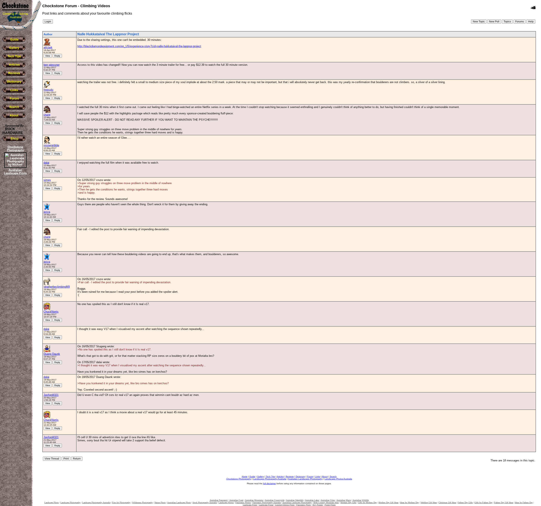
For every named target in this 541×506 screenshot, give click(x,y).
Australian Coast (236, 500)
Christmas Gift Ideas (447, 502)
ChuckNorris (51, 311)
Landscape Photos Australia (338, 479)
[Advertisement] (14, 248)
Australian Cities (328, 500)
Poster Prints (330, 505)
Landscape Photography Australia (269, 479)
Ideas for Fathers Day (524, 502)
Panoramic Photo (303, 505)
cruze (47, 114)
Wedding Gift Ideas (429, 502)
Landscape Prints (250, 505)
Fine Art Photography (121, 502)
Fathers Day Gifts (465, 502)
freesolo (48, 89)
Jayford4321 (51, 395)
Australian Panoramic (219, 500)
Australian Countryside (274, 500)
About (325, 476)
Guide (252, 476)
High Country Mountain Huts (326, 502)
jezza (47, 211)
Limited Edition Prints (285, 505)
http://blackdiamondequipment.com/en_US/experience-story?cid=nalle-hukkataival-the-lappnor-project (139, 46)
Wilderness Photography (142, 502)
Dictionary (300, 476)
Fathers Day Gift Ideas (503, 502)
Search (333, 476)
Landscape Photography (70, 502)
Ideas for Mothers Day (409, 502)
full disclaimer (269, 483)
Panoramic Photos (243, 502)
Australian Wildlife (360, 500)
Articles (280, 476)
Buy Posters (318, 505)
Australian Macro (343, 500)
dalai (46, 162)
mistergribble (51, 145)
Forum (310, 476)
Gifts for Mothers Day (367, 502)
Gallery (260, 476)
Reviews (290, 476)
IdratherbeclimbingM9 (57, 286)
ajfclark (48, 47)
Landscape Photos (226, 502)
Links (317, 476)
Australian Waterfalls (294, 500)
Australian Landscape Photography (305, 479)
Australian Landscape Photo (179, 502)
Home (244, 476)
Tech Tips (270, 476)
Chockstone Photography (238, 479)
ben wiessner (52, 64)
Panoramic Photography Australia (267, 502)
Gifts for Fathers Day (483, 502)
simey (47, 180)
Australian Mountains (254, 500)
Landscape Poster (266, 505)
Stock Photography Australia (205, 502)
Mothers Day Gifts (348, 502)
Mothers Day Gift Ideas (388, 502)
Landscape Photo (51, 502)
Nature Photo (160, 502)
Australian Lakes (312, 500)
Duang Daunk (52, 354)
